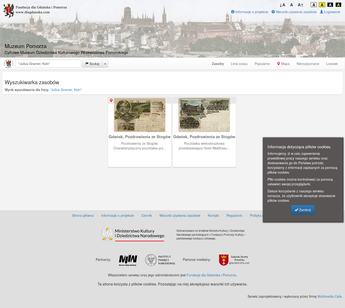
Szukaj (93, 63)
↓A (282, 4)
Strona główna (83, 215)
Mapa (285, 63)
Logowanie (331, 11)
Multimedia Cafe (330, 296)
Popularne (262, 63)
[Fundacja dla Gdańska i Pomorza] (8, 63)
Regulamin (234, 215)
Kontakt (213, 215)
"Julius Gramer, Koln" (66, 89)
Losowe (332, 63)
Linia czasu (239, 63)
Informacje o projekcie (251, 11)
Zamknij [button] (304, 209)
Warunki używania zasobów (296, 11)
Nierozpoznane (308, 63)
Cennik (147, 215)
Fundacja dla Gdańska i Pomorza (211, 275)
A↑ (301, 4)
